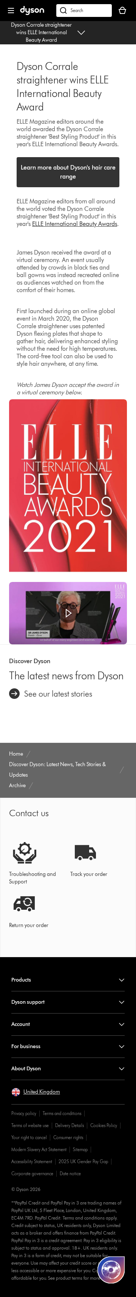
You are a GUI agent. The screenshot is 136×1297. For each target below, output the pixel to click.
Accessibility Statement (31, 1161)
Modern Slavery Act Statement (38, 1149)
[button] (68, 613)
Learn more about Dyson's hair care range (68, 172)
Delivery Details (69, 1125)
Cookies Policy (103, 1125)
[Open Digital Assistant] (111, 1269)
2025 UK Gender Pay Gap (83, 1161)
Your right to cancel (29, 1137)
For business (25, 1046)
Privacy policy (23, 1113)
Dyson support (28, 1002)
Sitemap (80, 1149)
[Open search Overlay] (84, 10)
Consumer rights (68, 1137)
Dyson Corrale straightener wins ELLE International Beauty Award (41, 32)
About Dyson (26, 1068)
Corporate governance (32, 1173)
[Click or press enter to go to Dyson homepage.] (32, 13)
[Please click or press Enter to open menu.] (11, 10)
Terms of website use (30, 1125)
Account (20, 1024)
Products (21, 980)
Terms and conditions (62, 1113)
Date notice (70, 1173)
